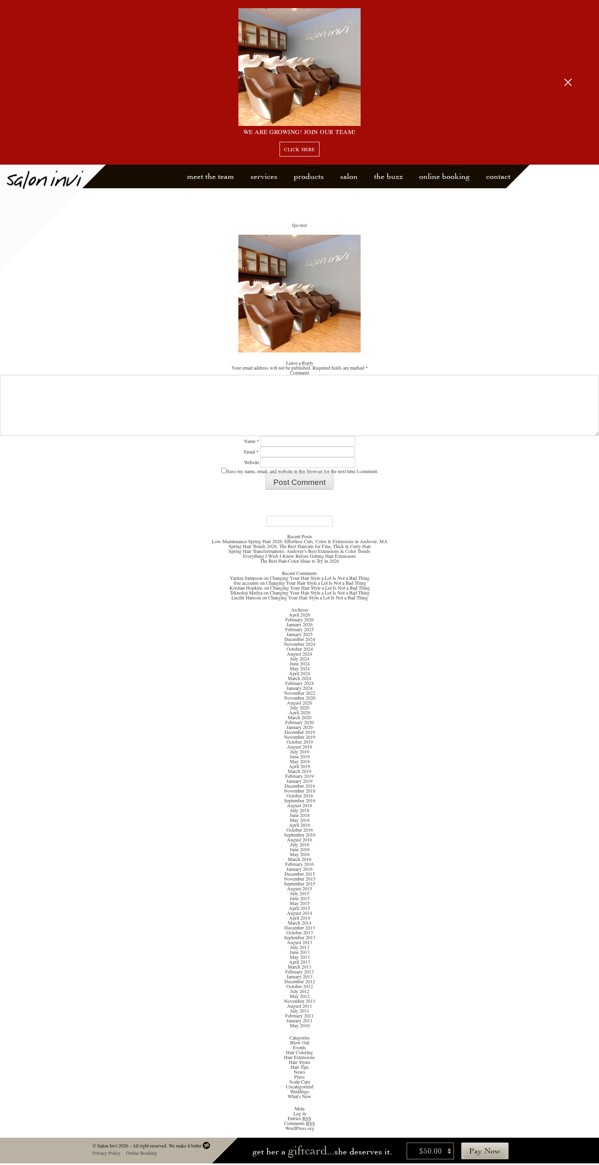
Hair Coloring (299, 1052)
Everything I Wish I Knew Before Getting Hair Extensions (299, 556)
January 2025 (299, 634)
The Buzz (388, 176)
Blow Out (299, 1042)
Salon (349, 176)
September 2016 (299, 834)
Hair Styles (300, 1062)
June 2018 (300, 815)
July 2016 (299, 844)
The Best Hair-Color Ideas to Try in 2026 (299, 560)
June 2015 (300, 898)
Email (251, 451)
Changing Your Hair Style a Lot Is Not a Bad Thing (320, 578)
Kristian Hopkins (246, 587)
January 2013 (299, 976)
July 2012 (299, 991)
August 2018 (299, 805)
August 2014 (299, 913)
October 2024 (299, 648)
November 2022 (299, 692)
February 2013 (299, 971)
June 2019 (300, 756)
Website (251, 462)
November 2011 (299, 1001)
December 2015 (299, 873)
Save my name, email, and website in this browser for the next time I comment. (302, 471)
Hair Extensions (299, 1057)
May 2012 (300, 996)
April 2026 (299, 614)
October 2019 (299, 741)
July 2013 (299, 947)
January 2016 (299, 868)
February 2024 (299, 683)
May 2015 (300, 903)
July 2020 (299, 707)
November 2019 (299, 736)
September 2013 (299, 937)
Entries (299, 1118)
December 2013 (299, 927)
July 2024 (299, 658)
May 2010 (300, 1025)
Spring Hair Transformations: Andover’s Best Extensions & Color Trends (299, 551)
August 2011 (299, 1005)
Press (299, 1076)
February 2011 (299, 1015)
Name (251, 441)
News (299, 1071)
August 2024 (299, 653)
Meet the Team (210, 176)
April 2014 (299, 917)
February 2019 (299, 776)
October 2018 (299, 795)
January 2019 (299, 780)
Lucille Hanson (246, 597)
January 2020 (299, 727)
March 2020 (299, 717)
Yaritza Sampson (246, 578)
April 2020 (299, 712)
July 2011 (299, 1010)
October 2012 (299, 986)
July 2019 (299, 751)
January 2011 (299, 1020)
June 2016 (300, 849)
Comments (299, 1123)
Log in (299, 1113)
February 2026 (299, 619)
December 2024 (299, 639)
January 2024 (299, 688)
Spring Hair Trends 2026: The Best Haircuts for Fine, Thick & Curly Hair (300, 546)
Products (309, 176)
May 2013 (300, 957)
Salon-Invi (53, 218)
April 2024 (299, 673)
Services (264, 176)
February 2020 (299, 722)
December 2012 (299, 981)
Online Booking (444, 176)
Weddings (299, 1091)
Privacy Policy (106, 1153)
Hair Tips (300, 1067)
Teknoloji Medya (246, 592)
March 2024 (299, 678)
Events (299, 1047)
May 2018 (300, 820)
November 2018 (299, 790)
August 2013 (299, 942)
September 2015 (299, 883)
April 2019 (299, 766)
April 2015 (299, 908)
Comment (299, 372)
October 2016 (299, 829)
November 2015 (299, 878)
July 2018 (299, 810)
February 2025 (299, 629)
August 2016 (299, 839)
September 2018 (299, 800)
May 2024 (300, 668)
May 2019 (300, 761)
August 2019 (299, 746)
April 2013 (299, 961)
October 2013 (299, 932)
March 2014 (299, 922)
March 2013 (299, 966)
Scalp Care (299, 1081)
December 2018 (299, 785)
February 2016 (299, 864)
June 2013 (300, 952)
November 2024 (299, 644)
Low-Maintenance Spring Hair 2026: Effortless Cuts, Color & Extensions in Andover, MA (300, 541)
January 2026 (299, 624)
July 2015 (299, 893)
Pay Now (485, 1151)
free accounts (246, 582)
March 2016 (299, 859)
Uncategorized (299, 1086)
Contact (498, 176)
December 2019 (299, 732)
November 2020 (299, 697)
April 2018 (299, 824)
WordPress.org (299, 1128)
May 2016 (300, 854)
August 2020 (299, 702)
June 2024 (300, 663)
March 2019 (299, 771)
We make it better (184, 1145)
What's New (299, 1096)
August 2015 (299, 888)
